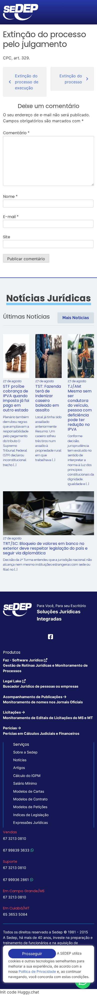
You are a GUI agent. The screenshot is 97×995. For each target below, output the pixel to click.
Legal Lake (40, 683)
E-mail (11, 217)
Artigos (19, 767)
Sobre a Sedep (25, 752)
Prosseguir (32, 953)
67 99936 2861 (16, 879)
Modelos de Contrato (30, 799)
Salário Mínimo (25, 783)
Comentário (16, 133)
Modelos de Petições (30, 807)
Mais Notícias (75, 317)
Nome (10, 196)
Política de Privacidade (37, 971)
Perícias (41, 730)
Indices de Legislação (30, 815)
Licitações (48, 715)
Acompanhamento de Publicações (43, 699)
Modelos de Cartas (28, 791)
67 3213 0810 (14, 838)
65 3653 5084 (15, 914)
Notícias (19, 760)
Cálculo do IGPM (27, 775)
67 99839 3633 (16, 850)
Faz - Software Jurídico (45, 665)
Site (6, 237)
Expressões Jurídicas (30, 822)
